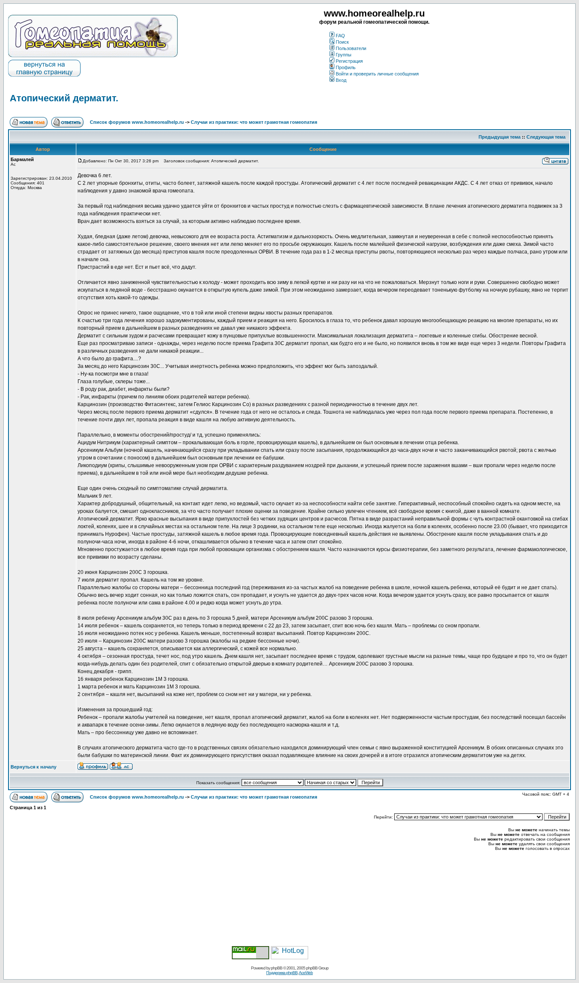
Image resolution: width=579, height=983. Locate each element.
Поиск (342, 42)
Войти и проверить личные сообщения (377, 73)
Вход (341, 80)
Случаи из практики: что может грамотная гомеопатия (254, 122)
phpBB (276, 968)
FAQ (340, 35)
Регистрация (349, 61)
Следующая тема (545, 136)
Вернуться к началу (33, 766)
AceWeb (306, 972)
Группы (343, 54)
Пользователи (351, 48)
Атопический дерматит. (64, 98)
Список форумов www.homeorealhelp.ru (137, 122)
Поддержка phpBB (282, 972)
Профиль (346, 67)
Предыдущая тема (500, 136)
